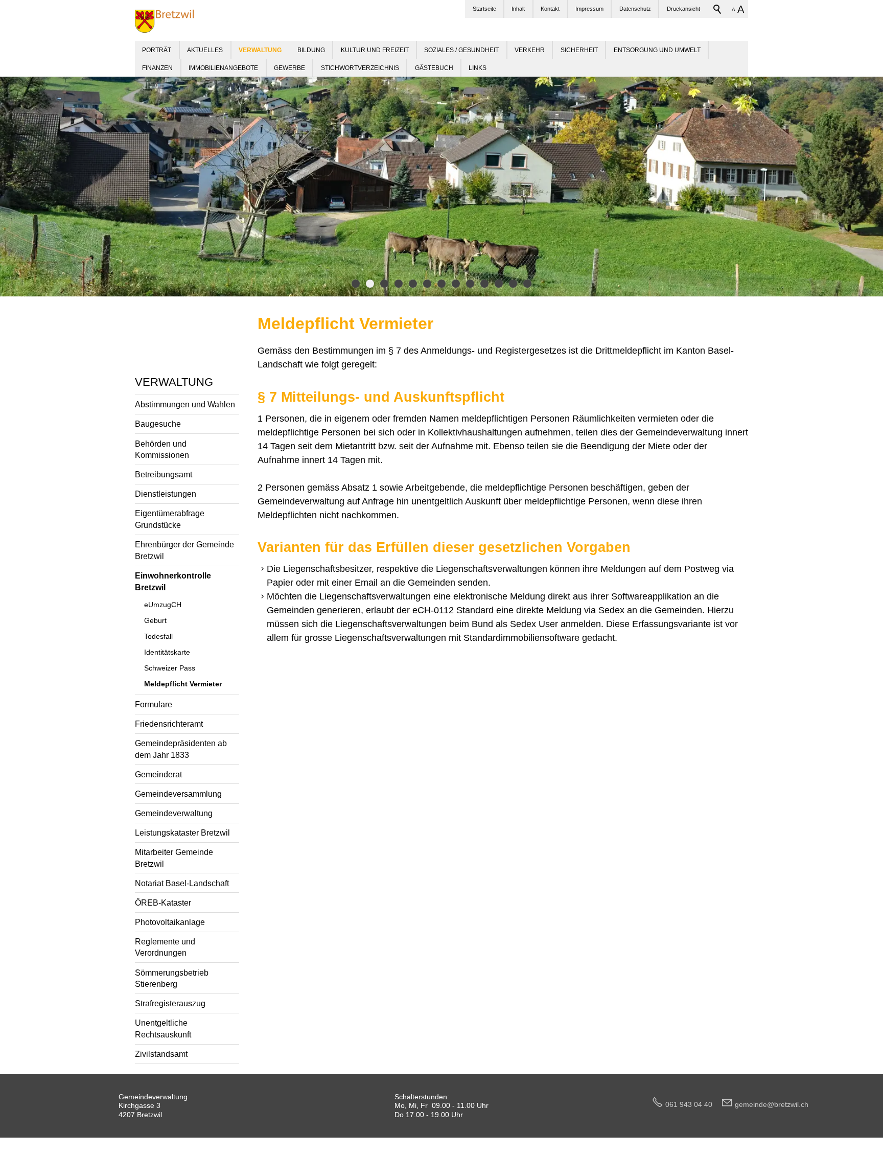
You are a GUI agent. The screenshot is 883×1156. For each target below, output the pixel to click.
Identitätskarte (167, 652)
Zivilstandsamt (161, 1053)
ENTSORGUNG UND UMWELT (657, 50)
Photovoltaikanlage (170, 922)
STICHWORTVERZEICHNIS (360, 67)
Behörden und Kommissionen (162, 449)
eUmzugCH (162, 604)
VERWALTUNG (174, 382)
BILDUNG (311, 50)
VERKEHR (530, 50)
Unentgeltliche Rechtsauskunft (163, 1028)
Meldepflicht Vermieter (183, 684)
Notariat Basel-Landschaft (182, 883)
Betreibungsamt (163, 474)
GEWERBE (289, 67)
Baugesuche (158, 423)
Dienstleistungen (165, 493)
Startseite (484, 9)
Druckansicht (683, 9)
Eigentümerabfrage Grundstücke (169, 518)
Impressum (589, 9)
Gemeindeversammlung (178, 793)
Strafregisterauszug (170, 1003)
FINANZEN (157, 67)
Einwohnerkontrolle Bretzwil (173, 581)
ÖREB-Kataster (163, 902)
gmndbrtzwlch (771, 1104)
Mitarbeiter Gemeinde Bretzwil (174, 857)
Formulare (153, 704)
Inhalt (518, 9)
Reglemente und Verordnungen (165, 947)
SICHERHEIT (579, 50)
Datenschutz (635, 9)
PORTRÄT (156, 50)
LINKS (477, 67)
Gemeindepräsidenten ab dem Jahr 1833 (181, 748)
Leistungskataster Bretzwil (182, 832)
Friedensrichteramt (169, 723)
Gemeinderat (158, 774)
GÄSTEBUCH (434, 67)
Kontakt (550, 9)
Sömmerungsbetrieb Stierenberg (171, 978)
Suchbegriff (717, 9)
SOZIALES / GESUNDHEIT (461, 50)
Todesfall (158, 636)
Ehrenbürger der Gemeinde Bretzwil (184, 550)
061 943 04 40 (693, 1104)
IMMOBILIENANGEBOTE (223, 67)
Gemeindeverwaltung (174, 813)
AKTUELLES (205, 50)
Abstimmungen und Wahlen (185, 404)
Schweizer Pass (169, 668)
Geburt (155, 620)
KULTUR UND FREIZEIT (375, 50)
